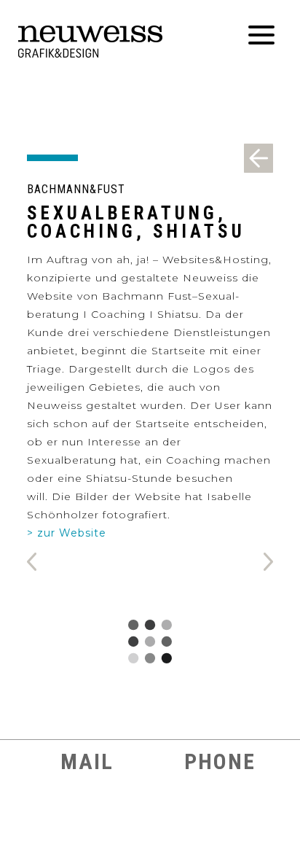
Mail (84, 761)
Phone (217, 761)
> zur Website (66, 532)
